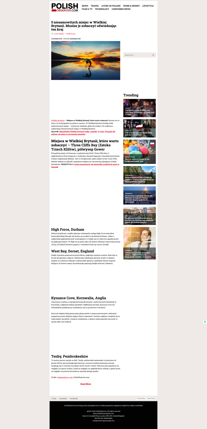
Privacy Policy (141, 398)
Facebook (74, 398)
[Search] (153, 55)
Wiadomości (71, 34)
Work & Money (131, 5)
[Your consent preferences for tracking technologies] (205, 322)
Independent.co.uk (65, 377)
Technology (102, 9)
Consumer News (121, 9)
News (85, 5)
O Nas (54, 398)
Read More (85, 383)
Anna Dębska (59, 34)
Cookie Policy (151, 398)
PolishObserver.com (71, 406)
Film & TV (87, 9)
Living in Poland (111, 5)
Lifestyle (148, 5)
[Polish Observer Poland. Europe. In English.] (64, 7)
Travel (95, 5)
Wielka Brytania (58, 120)
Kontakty (63, 398)
